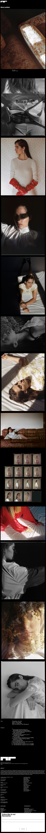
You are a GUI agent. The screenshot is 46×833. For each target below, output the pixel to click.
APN (1, 787)
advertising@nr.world (4, 802)
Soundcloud (3, 810)
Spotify (2, 811)
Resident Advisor (3, 809)
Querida (2, 785)
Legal (1, 764)
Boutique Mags (26, 808)
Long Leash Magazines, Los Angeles (30, 810)
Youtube (2, 812)
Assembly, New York (27, 812)
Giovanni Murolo (3, 792)
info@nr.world (3, 800)
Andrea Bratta (3, 780)
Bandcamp (2, 808)
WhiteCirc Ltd (3, 797)
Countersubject (3, 790)
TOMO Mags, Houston (28, 811)
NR (1, 795)
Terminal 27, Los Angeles (28, 809)
